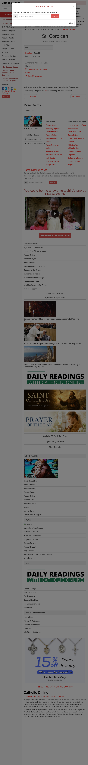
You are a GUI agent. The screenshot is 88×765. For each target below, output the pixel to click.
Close (71, 23)
